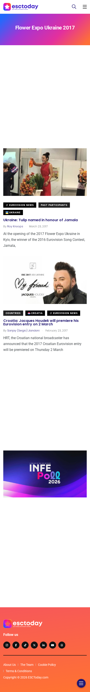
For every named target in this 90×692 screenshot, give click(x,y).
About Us (9, 664)
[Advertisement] (45, 103)
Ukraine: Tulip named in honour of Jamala (40, 220)
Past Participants (54, 205)
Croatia (36, 313)
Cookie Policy (47, 664)
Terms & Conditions (19, 671)
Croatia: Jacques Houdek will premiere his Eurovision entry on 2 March (41, 322)
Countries (13, 313)
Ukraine (14, 212)
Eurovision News (21, 205)
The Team (26, 664)
